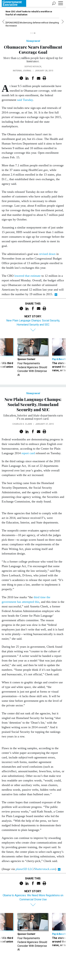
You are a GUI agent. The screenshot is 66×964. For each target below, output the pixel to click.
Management (33, 40)
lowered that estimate (27, 275)
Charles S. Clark (22, 424)
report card (28, 453)
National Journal (22, 70)
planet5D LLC (24, 869)
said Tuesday (25, 100)
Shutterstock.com (44, 869)
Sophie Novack (32, 66)
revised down (47, 254)
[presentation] (3, 357)
